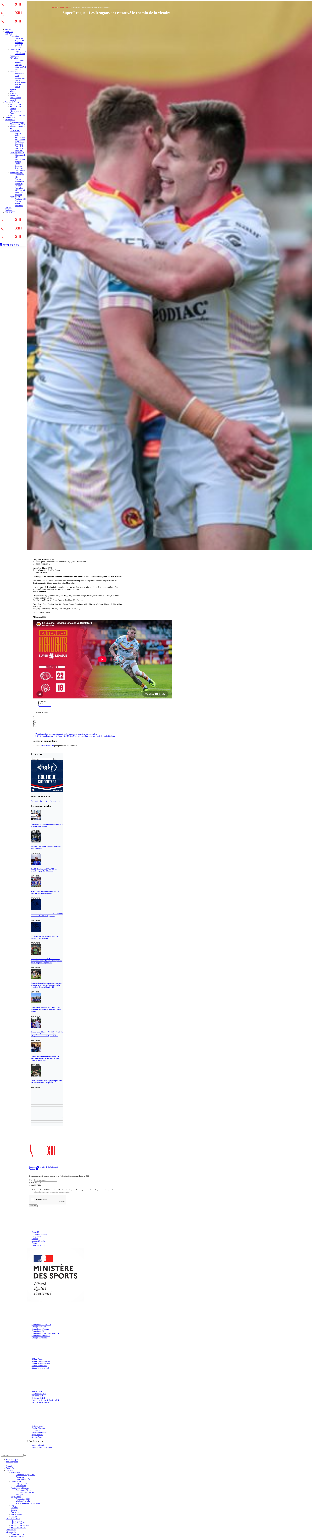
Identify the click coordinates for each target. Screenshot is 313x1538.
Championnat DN (39, 1314)
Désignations (37, 1219)
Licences (35, 1221)
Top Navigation (12, 1462)
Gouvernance (15, 49)
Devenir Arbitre (18, 202)
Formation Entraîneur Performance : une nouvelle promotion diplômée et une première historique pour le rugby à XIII (46, 961)
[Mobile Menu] (1, 243)
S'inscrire (33, 1206)
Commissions (20, 54)
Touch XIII (19, 146)
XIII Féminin (20, 137)
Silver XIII (19, 151)
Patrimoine (19, 43)
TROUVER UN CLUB (9, 245)
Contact (13, 100)
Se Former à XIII (16, 173)
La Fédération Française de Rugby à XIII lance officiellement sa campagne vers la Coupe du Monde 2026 (45, 1058)
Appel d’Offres (38, 1419)
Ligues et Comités (18, 46)
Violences (13, 91)
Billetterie (8, 208)
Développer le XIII (17, 153)
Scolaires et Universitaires (20, 169)
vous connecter (48, 745)
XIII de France (15, 104)
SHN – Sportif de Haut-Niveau (20, 84)
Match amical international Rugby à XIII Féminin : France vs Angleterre (45, 892)
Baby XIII (19, 144)
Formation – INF (38, 1228)
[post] (36, 819)
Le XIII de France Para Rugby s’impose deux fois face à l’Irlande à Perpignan (46, 1081)
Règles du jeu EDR (17, 124)
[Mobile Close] (2, 1453)
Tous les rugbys (18, 134)
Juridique (18, 69)
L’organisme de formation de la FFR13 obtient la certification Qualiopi (47, 825)
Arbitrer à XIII (15, 197)
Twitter (42, 801)
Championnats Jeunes (40, 1320)
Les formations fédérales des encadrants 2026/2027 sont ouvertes (44, 937)
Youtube (49, 801)
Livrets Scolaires (18, 165)
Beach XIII (19, 148)
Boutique (8, 210)
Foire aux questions (39, 1417)
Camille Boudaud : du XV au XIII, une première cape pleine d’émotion (44, 870)
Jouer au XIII (15, 131)
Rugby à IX (19, 142)
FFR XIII (8, 34)
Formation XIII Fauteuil (20, 189)
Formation (19, 206)
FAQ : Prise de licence (41, 1387)
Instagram (56, 801)
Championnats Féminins (41, 1318)
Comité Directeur (38, 1413)
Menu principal (12, 1459)
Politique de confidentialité (42, 1447)
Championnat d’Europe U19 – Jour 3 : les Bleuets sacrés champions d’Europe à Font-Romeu (46, 1009)
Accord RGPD (35, 1185)
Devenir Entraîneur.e (19, 180)
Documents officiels (19, 61)
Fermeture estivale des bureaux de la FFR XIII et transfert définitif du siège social (47, 915)
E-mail (32, 1183)
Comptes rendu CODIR (20, 66)
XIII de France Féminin (15, 107)
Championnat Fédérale (41, 1312)
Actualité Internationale (64, 7)
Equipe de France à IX (41, 1355)
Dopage (13, 89)
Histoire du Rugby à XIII (20, 39)
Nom (31, 1180)
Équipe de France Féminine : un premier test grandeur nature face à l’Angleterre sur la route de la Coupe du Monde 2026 (46, 985)
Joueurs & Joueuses (18, 185)
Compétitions (10, 117)
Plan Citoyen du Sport (20, 160)
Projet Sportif (15, 71)
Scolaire (13, 93)
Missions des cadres (23, 1501)
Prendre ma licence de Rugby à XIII (46, 1385)
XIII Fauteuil (20, 139)
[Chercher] (25, 1455)
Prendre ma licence (17, 122)
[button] (71, 717)
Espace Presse (15, 98)
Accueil (8, 29)
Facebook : (35, 801)
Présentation (14, 36)
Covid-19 (35, 1215)
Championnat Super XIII (41, 1307)
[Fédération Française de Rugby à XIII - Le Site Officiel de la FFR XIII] (11, 16)
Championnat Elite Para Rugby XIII (46, 1316)
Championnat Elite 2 (40, 1309)
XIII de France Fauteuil (15, 112)
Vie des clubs (10, 120)
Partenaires (14, 95)
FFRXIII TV (10, 212)
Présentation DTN (23, 1499)
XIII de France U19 (17, 115)
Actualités (9, 32)
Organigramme (20, 51)
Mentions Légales (38, 1445)
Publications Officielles (14, 57)
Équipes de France (12, 102)
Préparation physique (19, 193)
